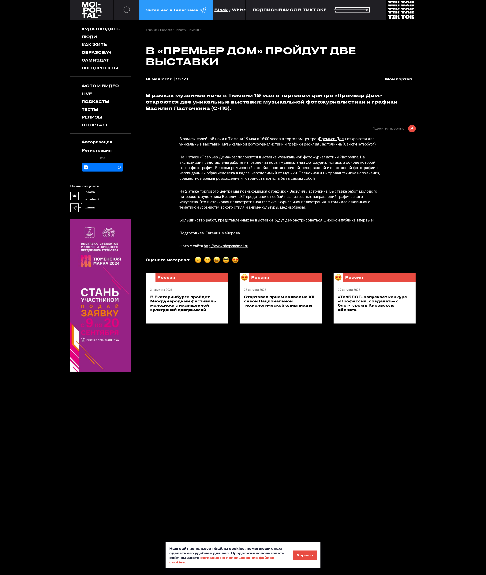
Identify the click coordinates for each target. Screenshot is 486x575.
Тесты (90, 109)
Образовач (96, 52)
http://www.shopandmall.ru (226, 246)
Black (221, 10)
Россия (166, 277)
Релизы (92, 117)
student (92, 199)
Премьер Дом (331, 139)
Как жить (94, 44)
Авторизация (97, 142)
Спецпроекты (100, 68)
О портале (95, 125)
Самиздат (95, 60)
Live (87, 94)
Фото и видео (100, 86)
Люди (89, 37)
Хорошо (305, 555)
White (239, 10)
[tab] (102, 142)
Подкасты (95, 101)
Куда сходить (101, 29)
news (90, 192)
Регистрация (97, 150)
